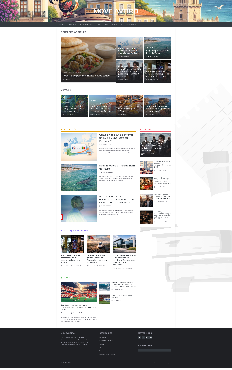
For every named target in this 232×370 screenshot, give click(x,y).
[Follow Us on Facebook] (139, 337)
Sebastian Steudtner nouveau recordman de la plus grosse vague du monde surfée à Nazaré (123, 284)
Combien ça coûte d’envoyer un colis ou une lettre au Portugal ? (129, 50)
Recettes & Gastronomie (128, 24)
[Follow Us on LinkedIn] (150, 337)
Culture (99, 24)
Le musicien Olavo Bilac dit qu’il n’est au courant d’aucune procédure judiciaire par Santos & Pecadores (129, 71)
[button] (172, 24)
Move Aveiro (116, 11)
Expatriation (72, 24)
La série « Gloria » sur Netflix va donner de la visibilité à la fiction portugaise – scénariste (162, 181)
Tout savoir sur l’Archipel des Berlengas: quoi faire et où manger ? (157, 108)
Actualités (62, 24)
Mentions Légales (166, 363)
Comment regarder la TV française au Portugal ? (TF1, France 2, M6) (162, 164)
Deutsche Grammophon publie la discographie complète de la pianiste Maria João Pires (162, 215)
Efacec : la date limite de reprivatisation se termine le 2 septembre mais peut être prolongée (124, 260)
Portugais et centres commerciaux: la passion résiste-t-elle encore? (157, 73)
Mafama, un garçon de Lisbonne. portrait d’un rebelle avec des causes (162, 196)
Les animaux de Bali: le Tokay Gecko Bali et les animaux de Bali (73, 108)
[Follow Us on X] (143, 337)
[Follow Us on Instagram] (147, 337)
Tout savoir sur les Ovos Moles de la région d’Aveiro (129, 108)
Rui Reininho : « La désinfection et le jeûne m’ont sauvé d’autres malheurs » (117, 199)
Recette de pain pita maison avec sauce (86, 75)
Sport (107, 24)
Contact (156, 363)
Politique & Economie (86, 24)
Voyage (114, 24)
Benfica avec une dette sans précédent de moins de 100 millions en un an (79, 307)
